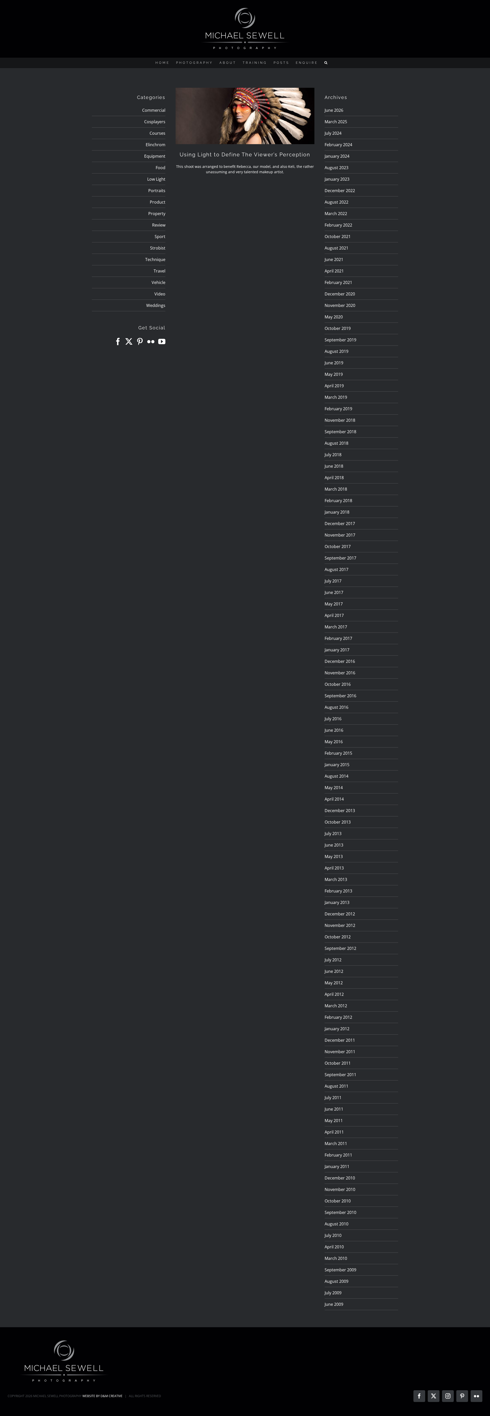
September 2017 (340, 558)
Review (158, 225)
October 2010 (338, 1201)
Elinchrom (155, 144)
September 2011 (340, 1074)
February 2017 (338, 638)
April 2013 (334, 868)
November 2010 (340, 1189)
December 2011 (340, 1040)
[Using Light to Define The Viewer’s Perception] (245, 116)
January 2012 (337, 1029)
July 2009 (333, 1293)
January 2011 (337, 1166)
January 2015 (337, 764)
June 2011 (334, 1109)
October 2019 (338, 328)
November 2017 (340, 535)
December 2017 (340, 523)
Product (157, 202)
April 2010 (334, 1247)
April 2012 (334, 994)
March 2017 (336, 627)
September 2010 (340, 1212)
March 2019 (336, 397)
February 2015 (338, 753)
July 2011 (333, 1097)
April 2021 (334, 271)
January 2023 (337, 179)
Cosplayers (154, 122)
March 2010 (336, 1258)
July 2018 (333, 454)
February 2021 (338, 282)
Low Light (156, 179)
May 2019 (334, 374)
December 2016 (340, 661)
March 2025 (336, 122)
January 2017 (337, 650)
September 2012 (340, 948)
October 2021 (338, 236)
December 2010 (340, 1178)
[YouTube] (161, 341)
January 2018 (337, 512)
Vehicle (158, 282)
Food (160, 167)
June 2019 (334, 363)
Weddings (155, 305)
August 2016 (336, 707)
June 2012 (334, 971)
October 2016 (338, 684)
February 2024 (338, 144)
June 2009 (334, 1304)
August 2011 (336, 1086)
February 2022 (338, 225)
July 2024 (333, 133)
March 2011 (336, 1143)
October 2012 (338, 937)
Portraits (156, 190)
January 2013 (337, 902)
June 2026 (334, 110)
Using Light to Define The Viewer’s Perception (245, 155)
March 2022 (336, 213)
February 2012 (338, 1017)
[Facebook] (117, 341)
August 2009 (336, 1281)
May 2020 (334, 317)
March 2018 (336, 489)
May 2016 (334, 741)
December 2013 (340, 810)
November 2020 (340, 305)
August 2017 (336, 569)
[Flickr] (150, 341)
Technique (155, 259)
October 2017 (338, 546)
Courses (157, 133)
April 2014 (334, 799)
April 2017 (334, 615)
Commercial (153, 110)
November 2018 (340, 420)
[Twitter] (128, 341)
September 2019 (340, 340)
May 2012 (334, 983)
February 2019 (338, 409)
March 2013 (336, 879)
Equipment (154, 156)
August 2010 (336, 1224)
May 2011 (334, 1120)
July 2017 (333, 581)
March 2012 (336, 1006)
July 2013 (333, 833)
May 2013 (334, 856)
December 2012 (340, 914)
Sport (160, 236)
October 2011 (338, 1063)
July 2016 (333, 719)
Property (156, 213)
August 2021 (336, 248)
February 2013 (338, 891)
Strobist (157, 248)
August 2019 (336, 351)
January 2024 (337, 156)
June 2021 (334, 259)
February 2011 (338, 1155)
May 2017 (334, 604)
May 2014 (334, 787)
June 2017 (334, 592)
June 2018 (334, 466)
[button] (326, 63)
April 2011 (334, 1132)
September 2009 (340, 1270)
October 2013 (338, 822)
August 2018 (336, 443)
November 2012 (340, 925)
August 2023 (336, 167)
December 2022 (340, 190)
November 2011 (340, 1051)
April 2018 (334, 477)
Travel (159, 271)
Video (159, 294)
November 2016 (340, 673)
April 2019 (334, 386)
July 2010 (333, 1235)
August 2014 (336, 776)
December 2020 (340, 294)
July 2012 (333, 960)
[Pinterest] (139, 341)
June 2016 (334, 730)
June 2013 (334, 845)
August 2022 (336, 202)
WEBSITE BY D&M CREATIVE (102, 1396)
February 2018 (338, 500)
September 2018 (340, 431)
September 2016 (340, 696)
